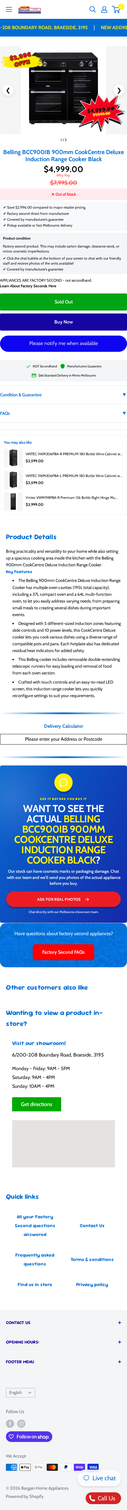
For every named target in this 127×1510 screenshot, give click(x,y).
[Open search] (92, 9)
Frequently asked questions (34, 1259)
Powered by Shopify (25, 1496)
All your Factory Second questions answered (35, 1225)
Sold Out (64, 302)
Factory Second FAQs (63, 952)
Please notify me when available (63, 343)
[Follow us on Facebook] (10, 1423)
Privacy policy (92, 1284)
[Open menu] (9, 9)
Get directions (36, 1104)
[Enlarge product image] (63, 90)
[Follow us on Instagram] (21, 1423)
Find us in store (35, 1284)
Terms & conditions (92, 1259)
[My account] (104, 9)
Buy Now (63, 322)
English (15, 1392)
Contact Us (92, 1225)
